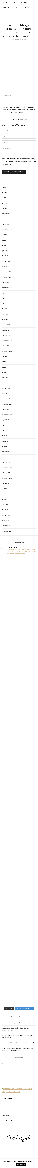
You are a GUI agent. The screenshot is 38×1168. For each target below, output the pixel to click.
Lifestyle (16, 8)
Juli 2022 (4, 235)
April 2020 (5, 377)
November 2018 (7, 467)
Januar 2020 (5, 393)
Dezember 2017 (6, 526)
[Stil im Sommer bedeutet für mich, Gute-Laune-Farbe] (19, 747)
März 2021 (5, 319)
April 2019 (5, 441)
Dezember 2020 (6, 335)
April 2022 (5, 251)
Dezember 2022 (6, 219)
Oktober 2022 (6, 224)
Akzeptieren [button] (21, 1164)
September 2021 (7, 287)
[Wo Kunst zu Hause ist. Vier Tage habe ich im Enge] (19, 814)
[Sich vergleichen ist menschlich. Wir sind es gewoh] (19, 837)
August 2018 (5, 483)
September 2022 (7, 229)
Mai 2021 (4, 309)
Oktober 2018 (6, 473)
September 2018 (7, 478)
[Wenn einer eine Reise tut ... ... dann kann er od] (19, 769)
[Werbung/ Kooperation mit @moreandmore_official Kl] (19, 949)
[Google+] (24, 100)
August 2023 (5, 208)
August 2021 (5, 293)
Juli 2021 (4, 298)
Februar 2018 (6, 515)
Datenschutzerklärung (9, 1121)
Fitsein (24, 2)
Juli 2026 (4, 187)
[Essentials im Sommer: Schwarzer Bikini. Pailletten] (19, 679)
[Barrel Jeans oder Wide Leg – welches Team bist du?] (19, 859)
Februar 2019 (6, 451)
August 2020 (5, 356)
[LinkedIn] (22, 100)
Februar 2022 (6, 261)
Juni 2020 (4, 367)
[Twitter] (16, 100)
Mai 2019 (4, 436)
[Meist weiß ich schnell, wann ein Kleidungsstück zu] (19, 612)
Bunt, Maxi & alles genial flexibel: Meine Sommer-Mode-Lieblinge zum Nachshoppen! (19, 110)
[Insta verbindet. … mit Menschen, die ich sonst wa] (19, 904)
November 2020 (7, 340)
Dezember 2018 (6, 462)
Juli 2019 (4, 425)
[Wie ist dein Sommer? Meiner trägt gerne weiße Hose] (19, 702)
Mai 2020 (4, 372)
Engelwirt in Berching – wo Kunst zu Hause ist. (16, 1023)
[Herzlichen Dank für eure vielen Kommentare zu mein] (19, 657)
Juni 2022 (4, 240)
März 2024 (5, 203)
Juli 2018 (4, 489)
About (26, 8)
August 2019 (5, 420)
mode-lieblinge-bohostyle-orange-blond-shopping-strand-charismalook (19, 30)
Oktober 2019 (6, 409)
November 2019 (7, 404)
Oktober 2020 (6, 346)
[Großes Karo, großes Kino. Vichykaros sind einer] (19, 881)
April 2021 (5, 314)
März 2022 (5, 256)
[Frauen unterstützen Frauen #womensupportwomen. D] (19, 971)
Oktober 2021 (6, 282)
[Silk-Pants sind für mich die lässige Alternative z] (19, 724)
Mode (5, 2)
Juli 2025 (4, 198)
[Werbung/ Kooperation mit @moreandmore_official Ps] (19, 634)
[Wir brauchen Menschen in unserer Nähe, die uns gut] (19, 567)
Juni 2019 (4, 430)
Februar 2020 (6, 388)
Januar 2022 (5, 266)
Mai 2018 (4, 499)
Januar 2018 (5, 520)
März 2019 (5, 446)
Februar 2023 (6, 213)
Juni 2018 (4, 494)
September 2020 (7, 351)
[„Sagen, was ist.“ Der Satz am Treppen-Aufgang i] (19, 994)
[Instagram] (30, 13)
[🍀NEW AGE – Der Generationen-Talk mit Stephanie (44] (19, 589)
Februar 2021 (6, 325)
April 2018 (5, 504)
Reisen (6, 8)
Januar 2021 (5, 330)
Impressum (5, 1115)
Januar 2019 (5, 457)
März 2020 (5, 383)
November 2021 (7, 277)
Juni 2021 (4, 303)
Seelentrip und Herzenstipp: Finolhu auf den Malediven (19, 1043)
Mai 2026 (4, 192)
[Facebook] (27, 13)
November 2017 (7, 531)
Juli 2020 (4, 362)
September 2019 (7, 414)
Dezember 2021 (6, 272)
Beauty (14, 2)
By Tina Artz (10, 95)
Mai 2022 (4, 245)
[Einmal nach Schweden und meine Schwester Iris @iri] (19, 926)
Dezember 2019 (6, 399)
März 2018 (5, 510)
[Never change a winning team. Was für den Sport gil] (19, 792)
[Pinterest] (19, 100)
